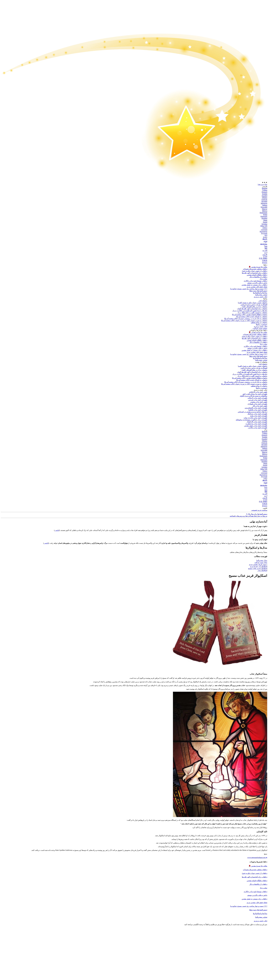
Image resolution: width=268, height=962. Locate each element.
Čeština (264, 190)
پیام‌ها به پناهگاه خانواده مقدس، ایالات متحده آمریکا (249, 314)
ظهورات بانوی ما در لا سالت (257, 398)
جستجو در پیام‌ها (261, 324)
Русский (264, 233)
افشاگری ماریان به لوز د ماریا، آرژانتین (253, 304)
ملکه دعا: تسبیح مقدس (258, 267)
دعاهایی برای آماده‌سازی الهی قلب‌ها (254, 273)
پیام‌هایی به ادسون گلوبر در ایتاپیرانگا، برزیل (252, 312)
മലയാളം (263, 244)
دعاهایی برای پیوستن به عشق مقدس (254, 285)
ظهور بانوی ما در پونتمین (258, 402)
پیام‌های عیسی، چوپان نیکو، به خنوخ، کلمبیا (252, 303)
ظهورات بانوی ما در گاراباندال (257, 422)
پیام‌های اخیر (263, 301)
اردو (265, 252)
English (264, 194)
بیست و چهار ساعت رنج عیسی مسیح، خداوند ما (248, 289)
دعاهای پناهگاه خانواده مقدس (257, 275)
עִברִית (265, 256)
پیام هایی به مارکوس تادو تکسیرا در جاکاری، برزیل (249, 310)
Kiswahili (264, 207)
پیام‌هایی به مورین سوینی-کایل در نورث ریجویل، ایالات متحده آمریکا (244, 320)
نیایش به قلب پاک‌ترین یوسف (257, 895)
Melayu (264, 211)
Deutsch (264, 192)
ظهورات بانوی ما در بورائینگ (257, 414)
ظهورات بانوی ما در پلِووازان (257, 404)
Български (263, 231)
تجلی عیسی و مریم (260, 297)
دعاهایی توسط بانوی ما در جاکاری (255, 891)
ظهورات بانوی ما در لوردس (257, 400)
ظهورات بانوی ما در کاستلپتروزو (256, 408)
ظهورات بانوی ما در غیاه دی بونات (255, 418)
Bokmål (264, 188)
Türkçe (264, 228)
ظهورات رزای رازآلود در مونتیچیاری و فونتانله (251, 420)
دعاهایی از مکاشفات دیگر (258, 277)
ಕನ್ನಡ (265, 241)
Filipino (264, 198)
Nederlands (263, 213)
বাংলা (266, 235)
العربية (265, 250)
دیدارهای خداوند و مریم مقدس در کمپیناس (252, 412)
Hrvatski (264, 201)
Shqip (265, 220)
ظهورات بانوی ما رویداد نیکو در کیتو (255, 394)
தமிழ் (265, 478)
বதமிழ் (265, 237)
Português (264, 216)
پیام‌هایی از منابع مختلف (259, 322)
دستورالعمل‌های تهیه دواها (258, 910)
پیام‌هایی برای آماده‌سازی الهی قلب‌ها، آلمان (252, 308)
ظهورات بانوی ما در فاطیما (257, 410)
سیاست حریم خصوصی (259, 510)
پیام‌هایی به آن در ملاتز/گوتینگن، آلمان (254, 306)
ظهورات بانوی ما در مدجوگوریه (256, 424)
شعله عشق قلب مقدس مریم (257, 287)
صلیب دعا (263, 279)
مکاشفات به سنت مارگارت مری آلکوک (253, 396)
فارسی (264, 254)
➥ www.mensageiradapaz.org (257, 857)
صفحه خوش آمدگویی (259, 328)
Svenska (264, 224)
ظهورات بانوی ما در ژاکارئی (257, 428)
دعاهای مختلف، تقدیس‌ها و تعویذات (255, 269)
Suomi (265, 222)
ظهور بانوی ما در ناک (260, 406)
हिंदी (266, 248)
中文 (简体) (263, 258)
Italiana (264, 205)
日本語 (264, 260)
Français (264, 199)
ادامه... (57, 530)
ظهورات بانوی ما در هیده (258, 416)
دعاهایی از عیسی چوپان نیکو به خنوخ (254, 271)
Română (264, 218)
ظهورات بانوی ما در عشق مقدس (255, 426)
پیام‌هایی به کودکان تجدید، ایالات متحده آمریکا (251, 316)
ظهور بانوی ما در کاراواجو (258, 392)
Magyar (264, 209)
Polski (265, 214)
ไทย (265, 246)
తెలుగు (265, 239)
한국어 (264, 263)
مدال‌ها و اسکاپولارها (260, 913)
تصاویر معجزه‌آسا (261, 917)
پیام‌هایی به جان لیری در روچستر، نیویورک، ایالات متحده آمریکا (245, 318)
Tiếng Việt (263, 226)
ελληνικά (264, 229)
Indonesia (264, 203)
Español (264, 196)
